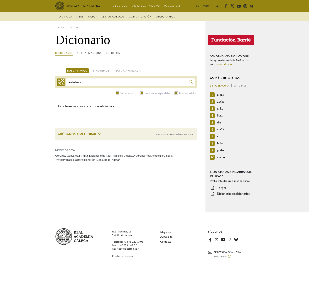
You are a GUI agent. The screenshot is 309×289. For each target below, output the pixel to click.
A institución (87, 16)
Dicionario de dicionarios (233, 194)
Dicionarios (165, 16)
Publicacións (171, 5)
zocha (220, 101)
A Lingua (65, 16)
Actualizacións (89, 52)
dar (219, 122)
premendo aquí (224, 63)
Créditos (113, 52)
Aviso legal (166, 236)
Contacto (202, 5)
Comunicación (140, 16)
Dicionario (64, 52)
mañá (220, 129)
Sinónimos (101, 70)
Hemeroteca (138, 5)
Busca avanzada (128, 70)
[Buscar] (217, 5)
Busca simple (77, 70)
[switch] (99, 133)
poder (220, 150)
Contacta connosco (123, 256)
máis (220, 108)
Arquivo (154, 5)
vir (219, 136)
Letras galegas (113, 16)
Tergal (221, 188)
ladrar (221, 143)
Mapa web (166, 232)
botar (220, 115)
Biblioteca (120, 5)
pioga (220, 94)
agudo (221, 157)
